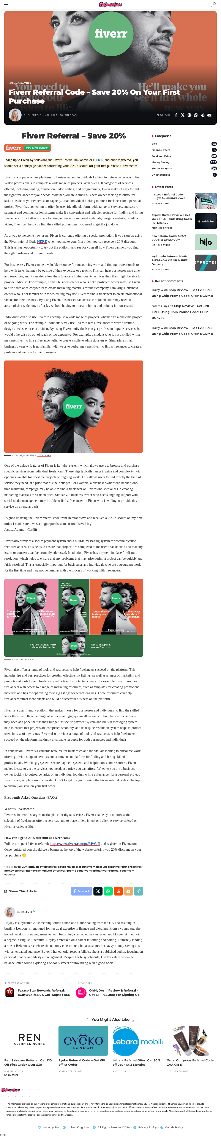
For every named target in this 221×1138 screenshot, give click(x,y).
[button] (8, 4)
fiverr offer (52, 870)
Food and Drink (184, 156)
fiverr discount (78, 866)
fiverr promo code (71, 870)
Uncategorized (183, 174)
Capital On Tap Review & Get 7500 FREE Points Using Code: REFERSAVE (172, 218)
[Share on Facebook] (176, 115)
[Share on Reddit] (203, 115)
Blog (184, 143)
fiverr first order (124, 866)
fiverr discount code (101, 866)
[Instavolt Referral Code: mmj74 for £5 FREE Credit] (206, 201)
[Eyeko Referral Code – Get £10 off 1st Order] (83, 1041)
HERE (98, 160)
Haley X (26, 912)
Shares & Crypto (184, 168)
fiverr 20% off (23, 866)
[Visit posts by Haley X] (9, 912)
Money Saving (20, 83)
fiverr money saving (31, 870)
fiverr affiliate (41, 866)
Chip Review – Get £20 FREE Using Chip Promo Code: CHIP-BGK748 (180, 312)
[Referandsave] (110, 4)
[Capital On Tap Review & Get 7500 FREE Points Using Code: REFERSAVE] (206, 221)
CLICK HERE (44, 455)
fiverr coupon (59, 866)
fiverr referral (92, 870)
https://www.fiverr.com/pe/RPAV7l (75, 843)
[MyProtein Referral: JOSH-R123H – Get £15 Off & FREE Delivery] (206, 263)
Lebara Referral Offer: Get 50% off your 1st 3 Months (136, 1062)
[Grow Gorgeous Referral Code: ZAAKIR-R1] (192, 1041)
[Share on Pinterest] (189, 115)
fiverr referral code (114, 870)
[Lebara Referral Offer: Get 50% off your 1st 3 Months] (138, 1041)
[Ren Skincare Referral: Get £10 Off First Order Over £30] (29, 1041)
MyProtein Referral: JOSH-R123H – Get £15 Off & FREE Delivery (170, 260)
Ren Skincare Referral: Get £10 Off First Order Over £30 (28, 1062)
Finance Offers (184, 150)
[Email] (209, 115)
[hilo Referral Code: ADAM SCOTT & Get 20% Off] (206, 242)
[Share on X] (183, 115)
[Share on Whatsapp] (196, 115)
